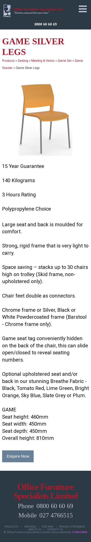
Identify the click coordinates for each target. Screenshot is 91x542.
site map (48, 526)
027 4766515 (56, 515)
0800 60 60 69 (45, 24)
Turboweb (79, 532)
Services (30, 526)
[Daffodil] (45, 119)
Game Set (65, 61)
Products (8, 61)
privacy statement (72, 526)
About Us (34, 529)
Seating (23, 61)
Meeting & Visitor (43, 61)
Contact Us (55, 529)
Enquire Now (18, 456)
